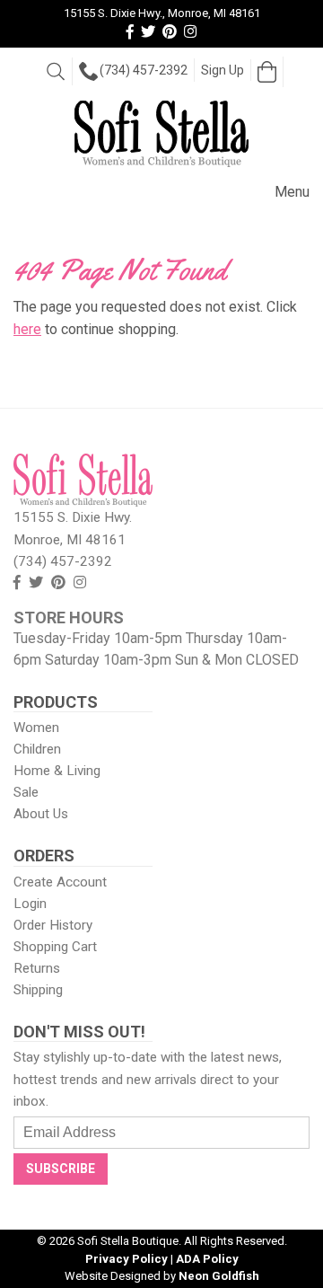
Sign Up (222, 70)
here (27, 329)
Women (36, 727)
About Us (40, 814)
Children (37, 749)
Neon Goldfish (219, 1276)
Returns (36, 968)
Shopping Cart (55, 947)
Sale (26, 792)
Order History (52, 925)
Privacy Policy (126, 1259)
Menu (292, 191)
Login (30, 903)
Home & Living (56, 771)
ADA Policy (207, 1259)
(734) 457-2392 (144, 70)
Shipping (38, 990)
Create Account (60, 882)
